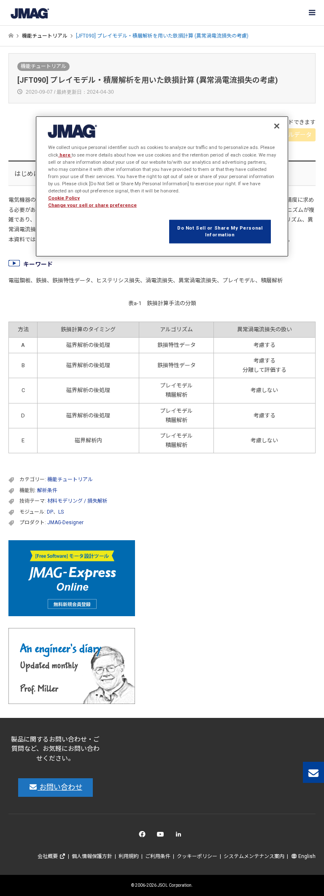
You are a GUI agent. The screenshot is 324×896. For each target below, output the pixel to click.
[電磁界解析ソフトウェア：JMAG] (29, 13)
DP (50, 512)
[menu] (311, 12)
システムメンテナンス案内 (254, 856)
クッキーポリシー (197, 856)
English (306, 856)
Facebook (143, 836)
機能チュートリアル (43, 66)
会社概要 (48, 856)
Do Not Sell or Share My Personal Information (219, 231)
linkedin (181, 836)
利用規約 (129, 856)
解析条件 (47, 490)
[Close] (276, 126)
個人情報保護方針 (92, 856)
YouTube (162, 836)
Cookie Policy (64, 198)
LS (61, 512)
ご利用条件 (157, 856)
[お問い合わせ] (313, 772)
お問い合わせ (60, 787)
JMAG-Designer (65, 522)
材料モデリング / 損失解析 (77, 501)
